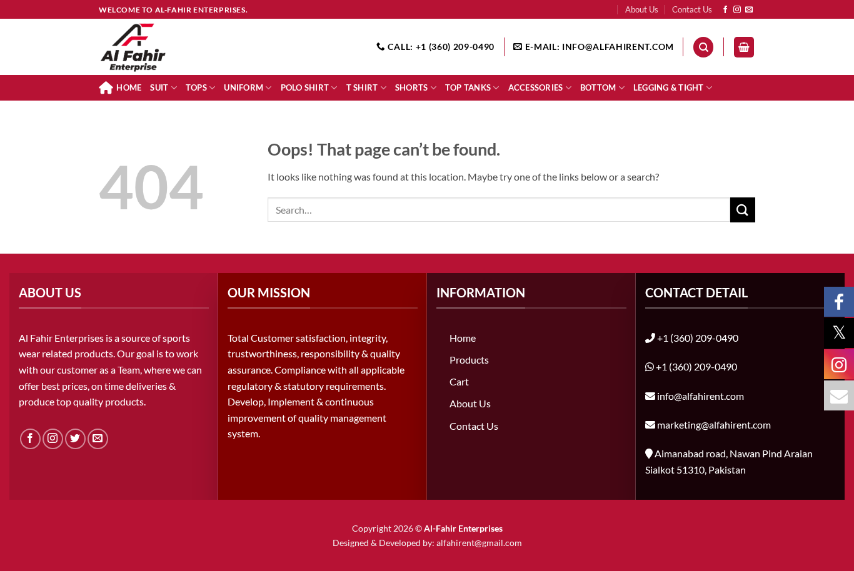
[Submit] (742, 209)
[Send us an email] (749, 10)
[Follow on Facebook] (725, 10)
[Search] (703, 47)
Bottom (598, 87)
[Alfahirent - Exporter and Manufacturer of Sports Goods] (161, 47)
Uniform (243, 87)
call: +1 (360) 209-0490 (440, 47)
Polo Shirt (305, 87)
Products (469, 359)
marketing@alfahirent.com (714, 424)
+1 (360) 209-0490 (697, 338)
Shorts (411, 87)
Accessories (535, 87)
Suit (159, 87)
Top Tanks (468, 87)
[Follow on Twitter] (75, 439)
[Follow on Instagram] (737, 10)
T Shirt (362, 87)
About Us (641, 9)
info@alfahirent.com (700, 396)
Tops (196, 87)
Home (128, 87)
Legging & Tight (668, 87)
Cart (459, 381)
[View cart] (744, 47)
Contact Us (692, 9)
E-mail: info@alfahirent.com (598, 47)
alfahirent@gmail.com (479, 542)
